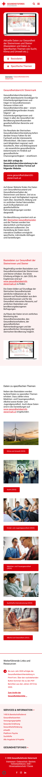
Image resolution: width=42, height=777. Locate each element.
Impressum (11, 761)
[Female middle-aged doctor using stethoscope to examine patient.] (21, 537)
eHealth (7, 730)
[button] (4, 773)
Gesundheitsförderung (13, 727)
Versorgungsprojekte (12, 720)
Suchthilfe (8, 736)
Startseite (8, 77)
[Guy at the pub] (21, 608)
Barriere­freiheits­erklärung (23, 762)
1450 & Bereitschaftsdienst (15, 714)
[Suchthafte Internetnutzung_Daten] (21, 574)
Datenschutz (22, 761)
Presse (30, 766)
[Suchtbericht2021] (21, 461)
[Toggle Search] (34, 4)
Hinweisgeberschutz (17, 766)
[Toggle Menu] (38, 4)
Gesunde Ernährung (12, 724)
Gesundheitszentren (12, 717)
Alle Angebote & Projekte (14, 739)
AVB (28, 763)
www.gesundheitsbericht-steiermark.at (16, 283)
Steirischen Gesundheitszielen (21, 220)
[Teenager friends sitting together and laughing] (21, 499)
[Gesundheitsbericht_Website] (21, 24)
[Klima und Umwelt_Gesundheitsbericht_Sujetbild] (21, 422)
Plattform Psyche (11, 733)
